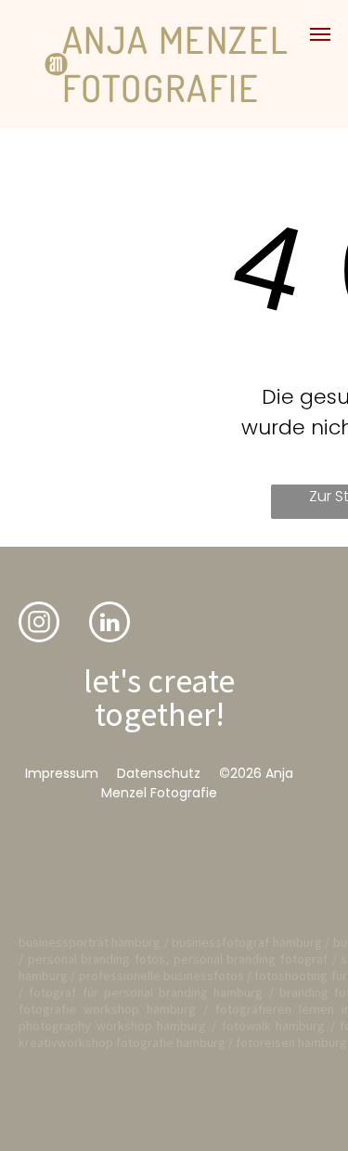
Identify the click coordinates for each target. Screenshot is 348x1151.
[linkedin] (109, 624)
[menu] (320, 34)
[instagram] (39, 624)
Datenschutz (158, 773)
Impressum (61, 773)
